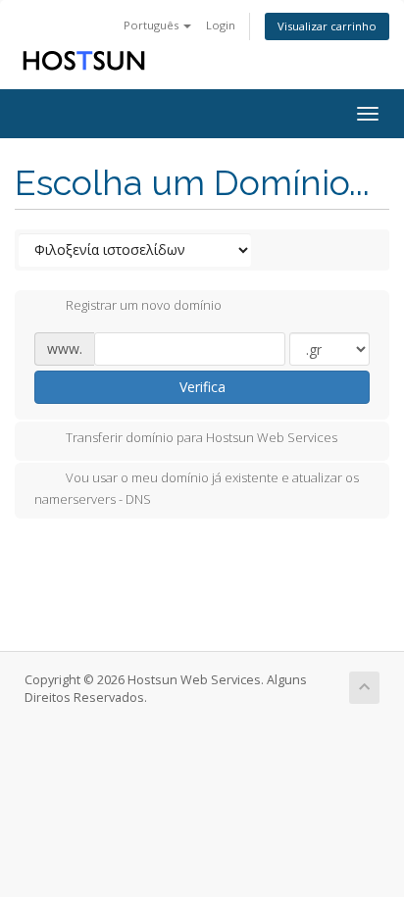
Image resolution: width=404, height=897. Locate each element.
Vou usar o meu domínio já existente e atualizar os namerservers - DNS (196, 488)
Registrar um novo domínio (144, 306)
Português (152, 25)
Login (220, 25)
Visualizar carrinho (327, 26)
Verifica (202, 386)
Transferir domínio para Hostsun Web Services (201, 437)
